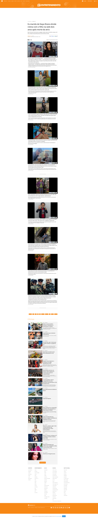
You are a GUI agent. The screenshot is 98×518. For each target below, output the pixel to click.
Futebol (29, 475)
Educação (45, 481)
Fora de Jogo (29, 474)
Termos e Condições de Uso (41, 507)
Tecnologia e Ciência (46, 496)
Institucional (67, 468)
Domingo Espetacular (55, 489)
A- (31, 39)
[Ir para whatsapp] (67, 507)
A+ (29, 39)
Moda (35, 482)
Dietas (35, 475)
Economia (45, 479)
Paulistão (29, 479)
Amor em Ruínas (55, 472)
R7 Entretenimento (30, 21)
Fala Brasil (54, 492)
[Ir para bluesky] (51, 507)
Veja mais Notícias (42, 462)
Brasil (45, 471)
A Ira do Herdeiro (55, 471)
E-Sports (29, 472)
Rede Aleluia (65, 488)
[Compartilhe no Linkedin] (52, 36)
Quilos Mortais (54, 498)
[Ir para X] (89, 1)
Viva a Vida (36, 492)
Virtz (35, 491)
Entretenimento (38, 468)
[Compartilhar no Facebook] (51, 36)
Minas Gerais (46, 488)
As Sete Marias (54, 474)
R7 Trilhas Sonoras (66, 478)
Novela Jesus (54, 496)
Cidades (45, 475)
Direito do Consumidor (47, 478)
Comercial (65, 472)
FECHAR (64, 516)
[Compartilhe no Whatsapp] (54, 36)
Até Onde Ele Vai (55, 475)
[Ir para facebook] (88, 1)
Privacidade (36, 507)
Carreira (65, 471)
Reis (53, 499)
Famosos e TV (34, 21)
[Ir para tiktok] (63, 507)
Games (35, 481)
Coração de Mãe (55, 488)
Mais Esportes (30, 478)
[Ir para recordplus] (61, 507)
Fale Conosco (32, 507)
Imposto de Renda (46, 485)
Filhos (35, 479)
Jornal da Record (55, 495)
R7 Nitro (36, 485)
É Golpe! (45, 482)
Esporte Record (54, 491)
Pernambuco (46, 491)
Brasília (45, 472)
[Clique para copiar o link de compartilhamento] (54, 56)
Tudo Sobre (45, 498)
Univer (64, 492)
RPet (35, 488)
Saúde (45, 495)
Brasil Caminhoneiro (55, 482)
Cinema (36, 474)
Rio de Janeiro (46, 492)
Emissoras (65, 474)
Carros (45, 474)
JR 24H (45, 468)
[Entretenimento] (49, 5)
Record (54, 468)
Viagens (36, 489)
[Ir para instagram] (90, 1)
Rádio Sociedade (66, 479)
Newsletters (65, 475)
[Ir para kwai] (57, 507)
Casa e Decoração (37, 472)
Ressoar (65, 491)
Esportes (30, 468)
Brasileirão (29, 471)
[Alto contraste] (28, 39)
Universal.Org (65, 495)
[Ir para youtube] (69, 507)
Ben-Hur (54, 479)
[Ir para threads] (59, 507)
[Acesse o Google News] (55, 36)
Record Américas (66, 481)
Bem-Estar (36, 471)
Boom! (53, 481)
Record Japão (65, 485)
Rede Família (65, 489)
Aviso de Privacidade (58, 516)
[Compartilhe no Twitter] (52, 56)
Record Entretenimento (67, 482)
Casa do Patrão (54, 485)
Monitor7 (45, 489)
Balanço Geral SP (55, 478)
